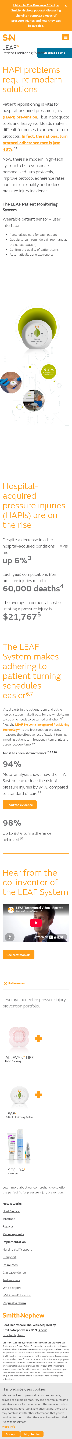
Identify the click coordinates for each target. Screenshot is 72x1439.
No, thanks (32, 1434)
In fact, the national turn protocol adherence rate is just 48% (35, 142)
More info (8, 1426)
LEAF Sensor (11, 1211)
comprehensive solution (49, 1187)
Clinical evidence (14, 1272)
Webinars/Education (17, 1295)
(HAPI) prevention (20, 117)
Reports (8, 1226)
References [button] (16, 983)
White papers (12, 1288)
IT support (9, 1257)
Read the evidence (19, 804)
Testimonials (11, 1280)
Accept (11, 1434)
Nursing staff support (17, 1249)
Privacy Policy (23, 1346)
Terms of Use (45, 1342)
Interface (9, 1219)
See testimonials (18, 954)
